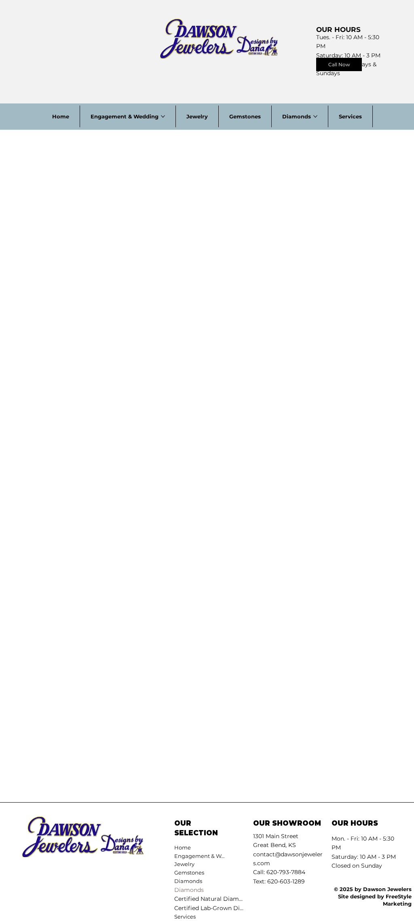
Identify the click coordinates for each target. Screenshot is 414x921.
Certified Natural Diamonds (209, 898)
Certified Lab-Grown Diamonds (209, 908)
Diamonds (189, 890)
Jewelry (184, 864)
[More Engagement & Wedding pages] (163, 116)
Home (182, 847)
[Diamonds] (235, 881)
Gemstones (189, 872)
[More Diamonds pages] (315, 116)
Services (185, 916)
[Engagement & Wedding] (235, 856)
